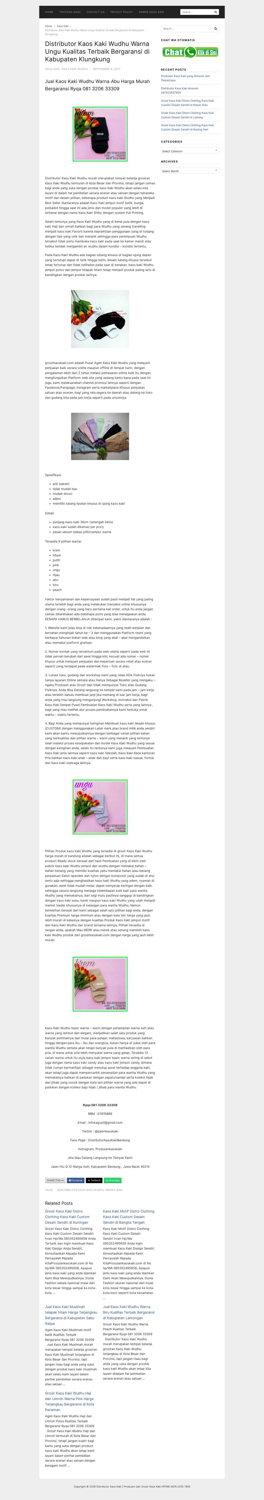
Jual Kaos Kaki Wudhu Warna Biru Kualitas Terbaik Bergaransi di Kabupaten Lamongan (129, 1312)
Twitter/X (95, 1180)
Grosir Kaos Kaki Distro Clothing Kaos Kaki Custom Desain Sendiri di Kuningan (67, 1216)
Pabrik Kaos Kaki (151, 12)
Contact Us (95, 12)
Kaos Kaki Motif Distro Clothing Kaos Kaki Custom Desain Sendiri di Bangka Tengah (128, 1216)
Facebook (77, 1180)
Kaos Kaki (62, 26)
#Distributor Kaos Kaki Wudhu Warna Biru (90, 1189)
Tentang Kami (70, 12)
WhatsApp (114, 1180)
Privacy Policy (121, 12)
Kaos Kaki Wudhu (75, 68)
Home (49, 12)
